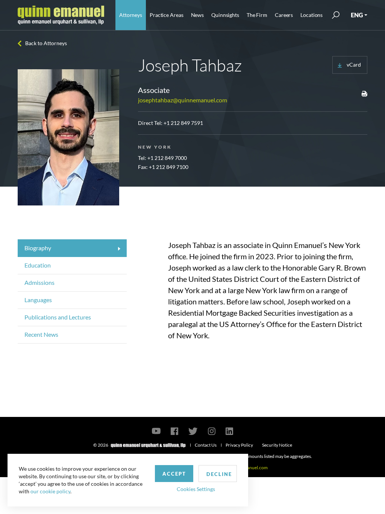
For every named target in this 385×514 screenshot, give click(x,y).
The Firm (257, 15)
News (197, 15)
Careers (284, 15)
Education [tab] (37, 265)
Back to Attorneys (46, 43)
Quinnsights (225, 15)
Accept (174, 474)
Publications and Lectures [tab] (57, 317)
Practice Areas (166, 15)
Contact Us (206, 445)
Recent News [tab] (41, 334)
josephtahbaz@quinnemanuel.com (182, 99)
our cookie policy (50, 491)
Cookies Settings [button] (196, 489)
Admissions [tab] (39, 282)
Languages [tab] (38, 299)
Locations (311, 15)
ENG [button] (357, 14)
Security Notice (277, 445)
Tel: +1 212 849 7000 (162, 158)
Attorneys (130, 15)
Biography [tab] (37, 247)
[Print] (364, 93)
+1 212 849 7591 (183, 123)
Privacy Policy (239, 445)
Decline (219, 474)
